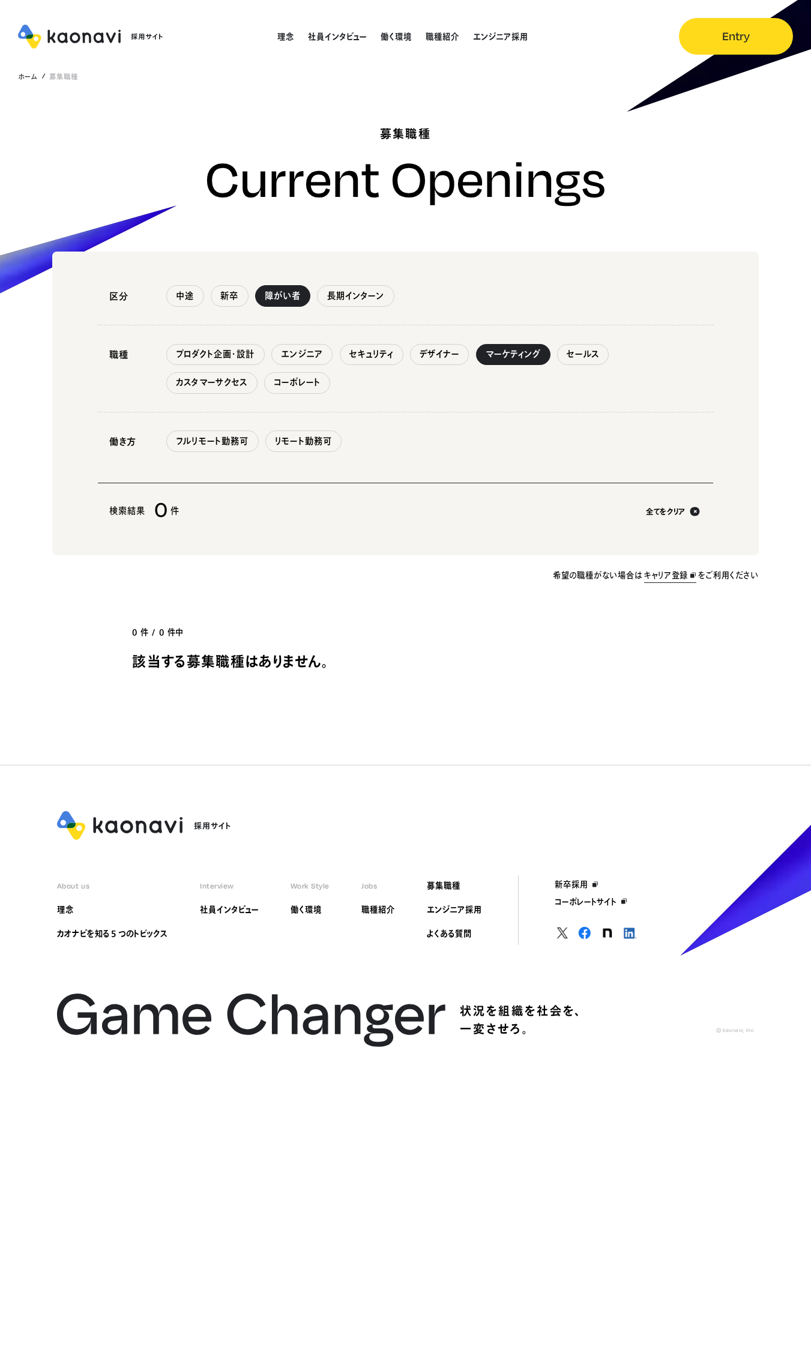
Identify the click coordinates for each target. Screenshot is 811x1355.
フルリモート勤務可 (212, 440)
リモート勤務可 (303, 440)
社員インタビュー (229, 909)
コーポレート (297, 382)
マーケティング (513, 353)
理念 (65, 909)
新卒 (229, 295)
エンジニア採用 (454, 909)
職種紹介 (378, 909)
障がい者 (283, 295)
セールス (583, 353)
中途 (185, 295)
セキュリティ (371, 353)
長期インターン (356, 295)
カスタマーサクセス (211, 382)
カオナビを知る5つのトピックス (112, 933)
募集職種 (443, 885)
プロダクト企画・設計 (215, 353)
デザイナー (439, 353)
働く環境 (306, 909)
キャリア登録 (666, 575)
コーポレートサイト (586, 902)
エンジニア (302, 353)
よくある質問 (449, 933)
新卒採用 (571, 884)
